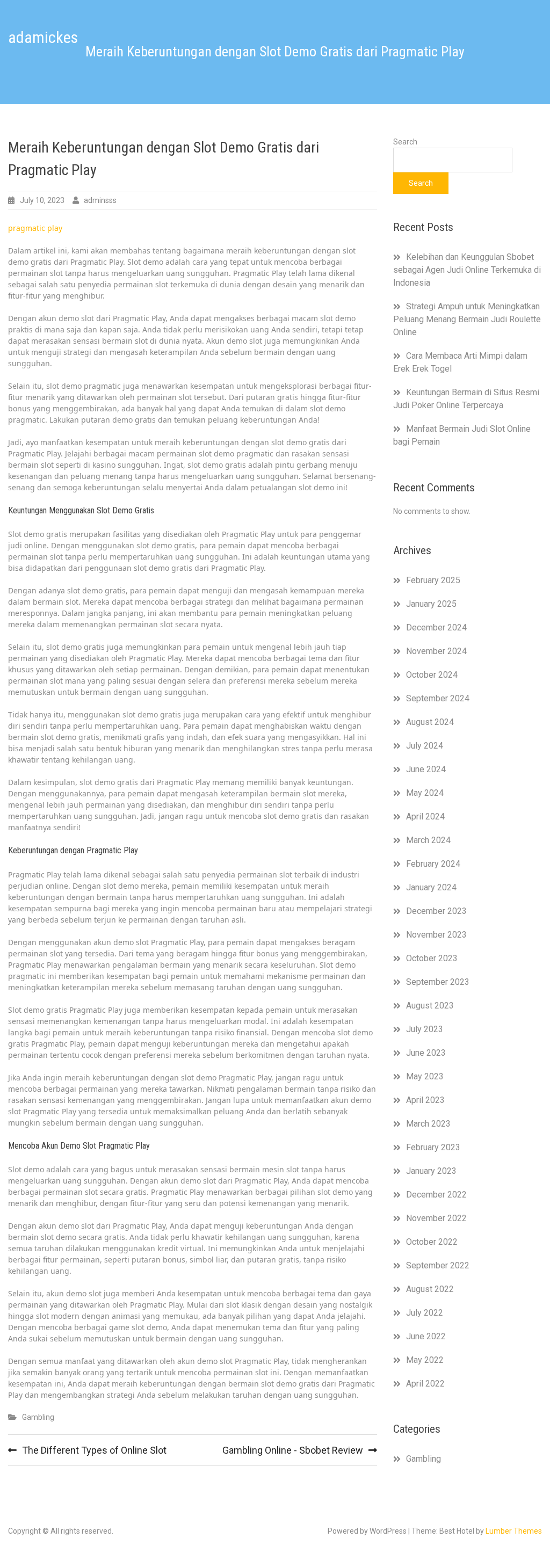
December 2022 (436, 1194)
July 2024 (424, 746)
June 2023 (426, 1053)
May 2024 (425, 793)
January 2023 (431, 1171)
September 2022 (437, 1265)
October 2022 (432, 1242)
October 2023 (432, 958)
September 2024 (437, 698)
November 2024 (436, 651)
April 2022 (425, 1383)
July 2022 (424, 1313)
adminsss (100, 200)
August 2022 (430, 1289)
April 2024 (425, 816)
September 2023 (437, 982)
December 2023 (436, 911)
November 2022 (436, 1218)
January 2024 (431, 887)
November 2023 (436, 935)
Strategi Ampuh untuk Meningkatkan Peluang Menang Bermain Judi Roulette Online (467, 319)
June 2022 (426, 1336)
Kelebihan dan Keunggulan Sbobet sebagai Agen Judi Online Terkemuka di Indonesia (467, 270)
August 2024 (430, 722)
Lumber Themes (514, 1531)
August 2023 (430, 1005)
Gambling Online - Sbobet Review (292, 1450)
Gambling (38, 1417)
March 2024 (428, 840)
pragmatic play (35, 228)
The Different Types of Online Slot (94, 1450)
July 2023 (424, 1029)
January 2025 (431, 604)
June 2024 (426, 769)
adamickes (43, 37)
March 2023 (428, 1124)
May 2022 (425, 1360)
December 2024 (436, 627)
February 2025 (433, 580)
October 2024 (432, 675)
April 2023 (425, 1100)
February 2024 (433, 864)
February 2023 (433, 1147)
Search (405, 141)
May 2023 (425, 1076)
